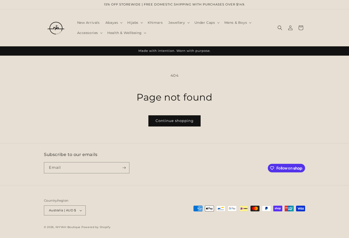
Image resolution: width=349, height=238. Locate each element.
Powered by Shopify (96, 227)
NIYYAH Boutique (68, 227)
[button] (114, 23)
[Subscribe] (124, 167)
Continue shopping (174, 120)
